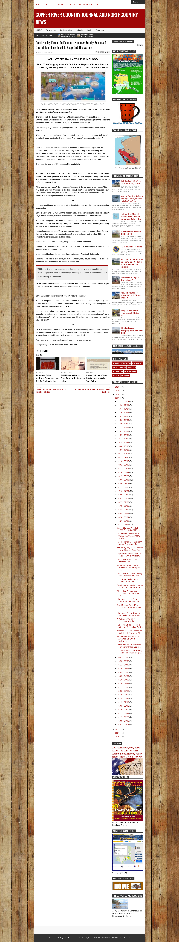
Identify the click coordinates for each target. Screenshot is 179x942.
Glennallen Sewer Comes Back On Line (128, 560)
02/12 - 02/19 (123, 702)
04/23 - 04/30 (123, 664)
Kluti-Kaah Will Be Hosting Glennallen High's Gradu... (129, 614)
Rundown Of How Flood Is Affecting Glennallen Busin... (130, 626)
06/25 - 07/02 (123, 502)
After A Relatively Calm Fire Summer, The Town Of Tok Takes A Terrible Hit (131, 295)
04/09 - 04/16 (123, 672)
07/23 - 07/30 (123, 487)
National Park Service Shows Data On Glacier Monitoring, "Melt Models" (96, 378)
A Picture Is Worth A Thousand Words (126, 620)
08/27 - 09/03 (123, 468)
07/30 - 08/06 (123, 483)
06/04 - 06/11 (123, 513)
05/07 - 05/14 (123, 657)
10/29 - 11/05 (123, 435)
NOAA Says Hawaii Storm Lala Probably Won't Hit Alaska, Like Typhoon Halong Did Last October (131, 216)
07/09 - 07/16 (123, 494)
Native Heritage (118, 371)
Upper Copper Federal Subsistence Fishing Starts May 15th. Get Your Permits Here (47, 378)
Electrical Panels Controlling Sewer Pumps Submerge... (129, 651)
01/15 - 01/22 (123, 717)
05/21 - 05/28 (123, 521)
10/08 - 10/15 (123, 446)
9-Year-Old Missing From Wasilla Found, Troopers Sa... (128, 567)
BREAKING (39, 30)
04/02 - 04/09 (123, 676)
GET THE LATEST (44, 35)
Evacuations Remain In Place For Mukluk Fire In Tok (67, 36)
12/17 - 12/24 (123, 409)
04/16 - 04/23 (123, 668)
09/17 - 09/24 (123, 457)
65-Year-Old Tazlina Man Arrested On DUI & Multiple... (128, 638)
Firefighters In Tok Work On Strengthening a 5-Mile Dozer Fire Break (131, 313)
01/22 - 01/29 (123, 713)
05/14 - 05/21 (123, 524)
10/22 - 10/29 (123, 438)
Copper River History (119, 367)
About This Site (44, 4)
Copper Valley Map (66, 4)
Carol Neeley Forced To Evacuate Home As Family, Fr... (129, 607)
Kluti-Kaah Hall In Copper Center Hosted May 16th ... (129, 600)
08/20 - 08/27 (123, 472)
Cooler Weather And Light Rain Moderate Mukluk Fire (130, 278)
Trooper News (100, 30)
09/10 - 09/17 (123, 461)
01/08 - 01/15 (123, 721)
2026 (117, 387)
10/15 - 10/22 (123, 442)
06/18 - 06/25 (123, 506)
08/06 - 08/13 (123, 480)
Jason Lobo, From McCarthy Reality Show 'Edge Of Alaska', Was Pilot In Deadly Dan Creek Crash (132, 198)
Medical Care (132, 367)
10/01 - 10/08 (123, 450)
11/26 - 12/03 (123, 420)
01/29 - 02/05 (123, 709)
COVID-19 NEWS (126, 363)
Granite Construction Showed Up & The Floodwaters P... (130, 586)
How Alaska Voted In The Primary (131, 246)
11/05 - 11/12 (123, 431)
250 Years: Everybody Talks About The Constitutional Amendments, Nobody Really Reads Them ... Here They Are (127, 752)
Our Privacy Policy (89, 4)
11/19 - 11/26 (123, 423)
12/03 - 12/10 (123, 416)
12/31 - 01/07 (123, 401)
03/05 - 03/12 (123, 691)
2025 (117, 390)
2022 (117, 729)
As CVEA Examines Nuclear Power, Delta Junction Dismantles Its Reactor (73, 378)
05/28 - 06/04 (123, 517)
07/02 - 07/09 (123, 498)
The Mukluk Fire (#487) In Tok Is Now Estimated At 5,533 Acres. (131, 182)
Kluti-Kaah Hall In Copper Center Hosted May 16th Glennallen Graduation (51, 390)
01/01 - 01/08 (123, 724)
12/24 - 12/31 (123, 405)
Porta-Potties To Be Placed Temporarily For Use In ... (129, 645)
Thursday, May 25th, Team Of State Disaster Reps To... (130, 548)
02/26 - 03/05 (123, 694)
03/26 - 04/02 (123, 680)
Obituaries (80, 30)
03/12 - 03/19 (123, 687)
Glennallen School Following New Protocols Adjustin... (129, 574)
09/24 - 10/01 (123, 453)
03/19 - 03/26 (123, 683)
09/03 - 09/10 (123, 465)
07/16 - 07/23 (123, 491)
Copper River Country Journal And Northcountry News (76, 938)
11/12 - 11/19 (123, 427)
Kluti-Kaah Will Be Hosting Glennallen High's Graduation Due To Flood (92, 390)
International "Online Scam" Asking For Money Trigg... (129, 543)
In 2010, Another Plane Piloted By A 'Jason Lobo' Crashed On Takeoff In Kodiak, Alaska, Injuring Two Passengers (132, 263)
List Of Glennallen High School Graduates (127, 580)
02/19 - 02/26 (123, 698)
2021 (117, 733)
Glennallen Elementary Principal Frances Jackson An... (129, 593)
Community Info (51, 30)
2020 (117, 736)
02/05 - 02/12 (123, 706)
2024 (117, 394)
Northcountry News (66, 30)
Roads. (89, 30)
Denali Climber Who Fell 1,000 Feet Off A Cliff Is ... (128, 529)
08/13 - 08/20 (123, 476)
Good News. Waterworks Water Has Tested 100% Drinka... (128, 535)
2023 (117, 398)
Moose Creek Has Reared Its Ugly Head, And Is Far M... (129, 631)
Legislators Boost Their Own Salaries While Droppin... (130, 554)
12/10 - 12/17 (123, 412)
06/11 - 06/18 (123, 509)
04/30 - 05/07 (123, 661)
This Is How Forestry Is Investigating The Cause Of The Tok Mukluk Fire (132, 330)
